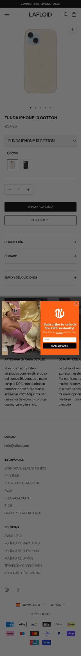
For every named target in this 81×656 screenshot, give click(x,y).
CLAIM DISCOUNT (59, 346)
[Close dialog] (76, 303)
